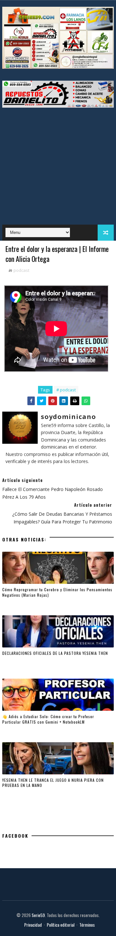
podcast (21, 270)
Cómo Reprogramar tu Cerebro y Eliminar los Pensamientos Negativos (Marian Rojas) (57, 592)
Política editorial (60, 924)
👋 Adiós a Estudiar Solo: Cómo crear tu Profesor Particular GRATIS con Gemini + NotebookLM (48, 719)
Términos (87, 924)
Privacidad (33, 924)
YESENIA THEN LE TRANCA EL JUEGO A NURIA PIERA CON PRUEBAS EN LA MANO (53, 782)
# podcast (66, 390)
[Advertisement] (58, 163)
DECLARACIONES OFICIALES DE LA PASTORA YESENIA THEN (55, 653)
